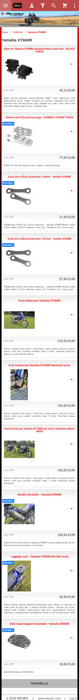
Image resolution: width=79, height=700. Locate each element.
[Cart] (64, 5)
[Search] (53, 5)
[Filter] (42, 5)
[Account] (31, 5)
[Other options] (74, 5)
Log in (73, 698)
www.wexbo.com (49, 698)
